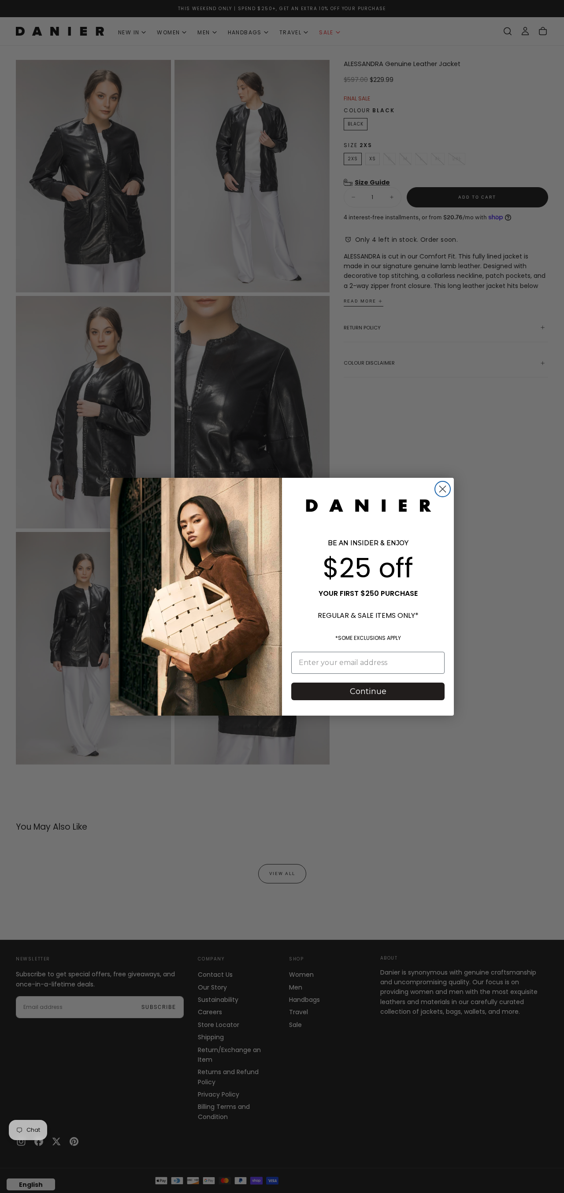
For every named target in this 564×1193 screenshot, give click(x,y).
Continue (368, 691)
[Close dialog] (442, 489)
